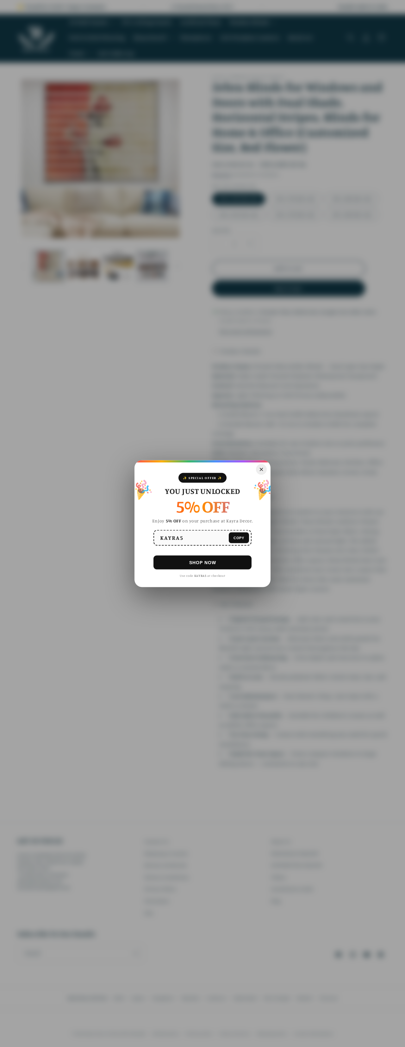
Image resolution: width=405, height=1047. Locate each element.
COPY (239, 537)
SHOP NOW (202, 562)
